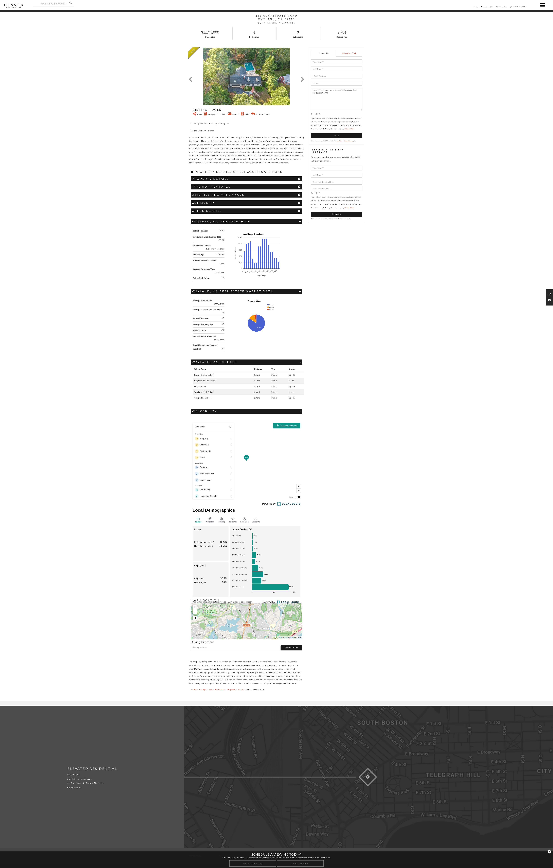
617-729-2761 (519, 7)
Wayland (231, 689)
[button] (70, 2)
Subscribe (336, 214)
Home (193, 689)
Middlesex (220, 689)
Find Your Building (252, 863)
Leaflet (280, 638)
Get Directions (291, 647)
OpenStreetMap (289, 638)
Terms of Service (348, 141)
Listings (203, 689)
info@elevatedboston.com (79, 778)
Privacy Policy (349, 129)
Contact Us (324, 53)
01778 (240, 689)
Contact (501, 7)
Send (336, 135)
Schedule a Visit (349, 53)
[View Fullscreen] (195, 618)
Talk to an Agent (300, 863)
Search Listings (483, 7)
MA (210, 689)
